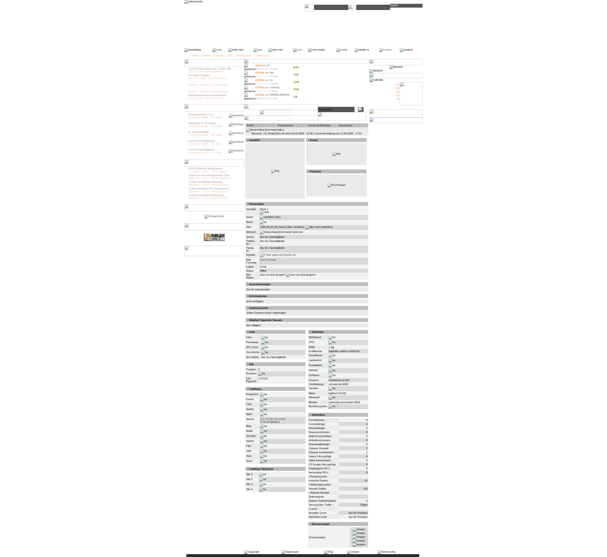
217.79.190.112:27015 (272, 419)
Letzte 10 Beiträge (319, 125)
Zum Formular (268, 259)
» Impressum (261, 55)
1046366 (263, 378)
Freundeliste (285, 125)
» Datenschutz (243, 55)
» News (194, 55)
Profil (250, 125)
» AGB (229, 55)
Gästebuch (346, 125)
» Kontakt (217, 55)
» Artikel (205, 55)
